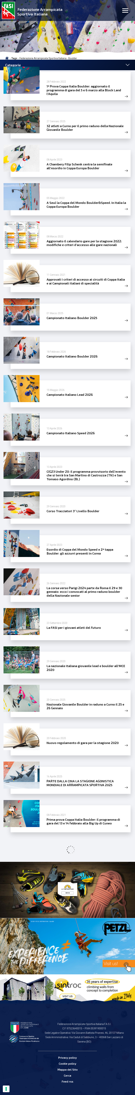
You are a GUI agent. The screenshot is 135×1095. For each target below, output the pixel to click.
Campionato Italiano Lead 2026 (70, 394)
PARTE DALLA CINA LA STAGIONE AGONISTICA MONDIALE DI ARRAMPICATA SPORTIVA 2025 (80, 783)
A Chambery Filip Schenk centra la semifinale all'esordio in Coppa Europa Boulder (79, 166)
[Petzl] (67, 946)
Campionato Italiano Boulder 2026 (72, 356)
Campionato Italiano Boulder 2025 (72, 318)
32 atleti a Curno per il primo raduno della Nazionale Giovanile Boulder (85, 128)
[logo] (8, 10)
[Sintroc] (67, 989)
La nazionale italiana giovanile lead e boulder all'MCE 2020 (86, 668)
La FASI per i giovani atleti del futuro (74, 628)
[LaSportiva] (67, 890)
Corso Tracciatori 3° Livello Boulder (73, 511)
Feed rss (67, 1081)
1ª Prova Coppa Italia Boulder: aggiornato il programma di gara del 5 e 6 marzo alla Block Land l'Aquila (84, 90)
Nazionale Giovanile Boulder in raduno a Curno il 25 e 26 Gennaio (85, 706)
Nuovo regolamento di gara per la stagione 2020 (83, 743)
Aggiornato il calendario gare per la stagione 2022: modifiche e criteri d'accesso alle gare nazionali (84, 243)
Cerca (67, 1075)
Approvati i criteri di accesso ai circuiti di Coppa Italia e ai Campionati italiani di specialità (86, 281)
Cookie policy (67, 1063)
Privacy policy (67, 1057)
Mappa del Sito (67, 1069)
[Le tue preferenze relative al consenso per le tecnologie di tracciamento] (6, 1089)
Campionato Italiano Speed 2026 (71, 433)
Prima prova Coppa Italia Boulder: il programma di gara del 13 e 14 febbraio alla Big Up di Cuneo (83, 821)
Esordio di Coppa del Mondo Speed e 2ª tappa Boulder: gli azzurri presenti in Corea (80, 551)
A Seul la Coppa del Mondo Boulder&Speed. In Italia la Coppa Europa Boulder (86, 204)
